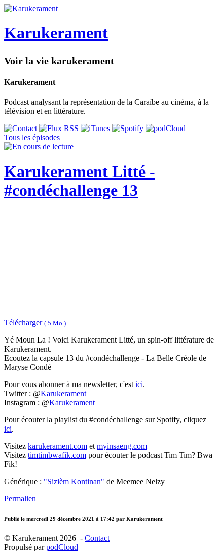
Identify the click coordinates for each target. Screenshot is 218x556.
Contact (97, 538)
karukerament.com (57, 446)
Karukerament (63, 393)
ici (139, 384)
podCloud (62, 547)
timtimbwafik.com (57, 455)
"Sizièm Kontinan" (74, 481)
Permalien (20, 498)
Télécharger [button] (35, 322)
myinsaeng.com (122, 446)
